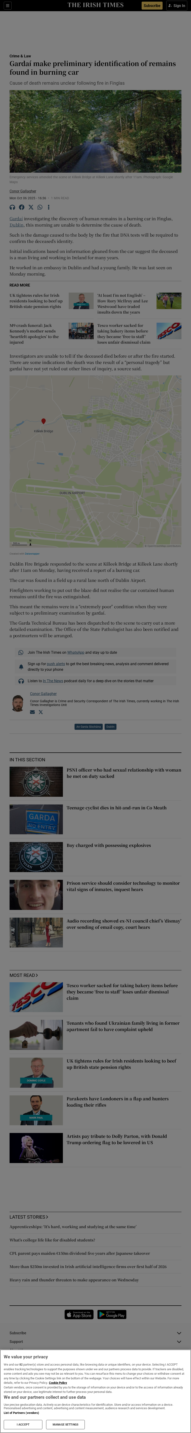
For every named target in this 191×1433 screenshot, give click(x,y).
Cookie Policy (58, 1382)
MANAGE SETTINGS (65, 1424)
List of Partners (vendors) (21, 1413)
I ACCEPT (23, 1424)
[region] (95, 1391)
